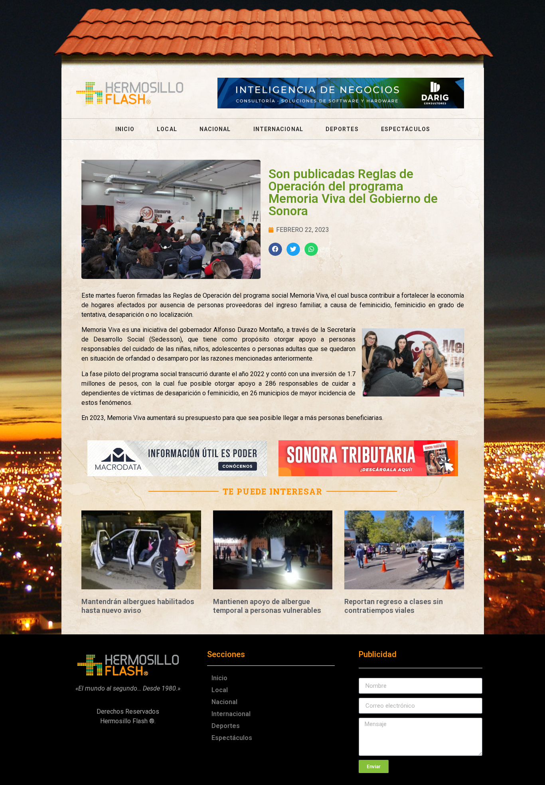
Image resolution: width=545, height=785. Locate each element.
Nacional (215, 129)
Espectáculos (405, 129)
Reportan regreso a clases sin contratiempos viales (393, 605)
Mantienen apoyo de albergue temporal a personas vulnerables (267, 605)
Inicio (125, 129)
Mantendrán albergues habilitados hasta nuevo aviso (137, 605)
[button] (275, 249)
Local (167, 129)
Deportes (342, 129)
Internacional (278, 129)
